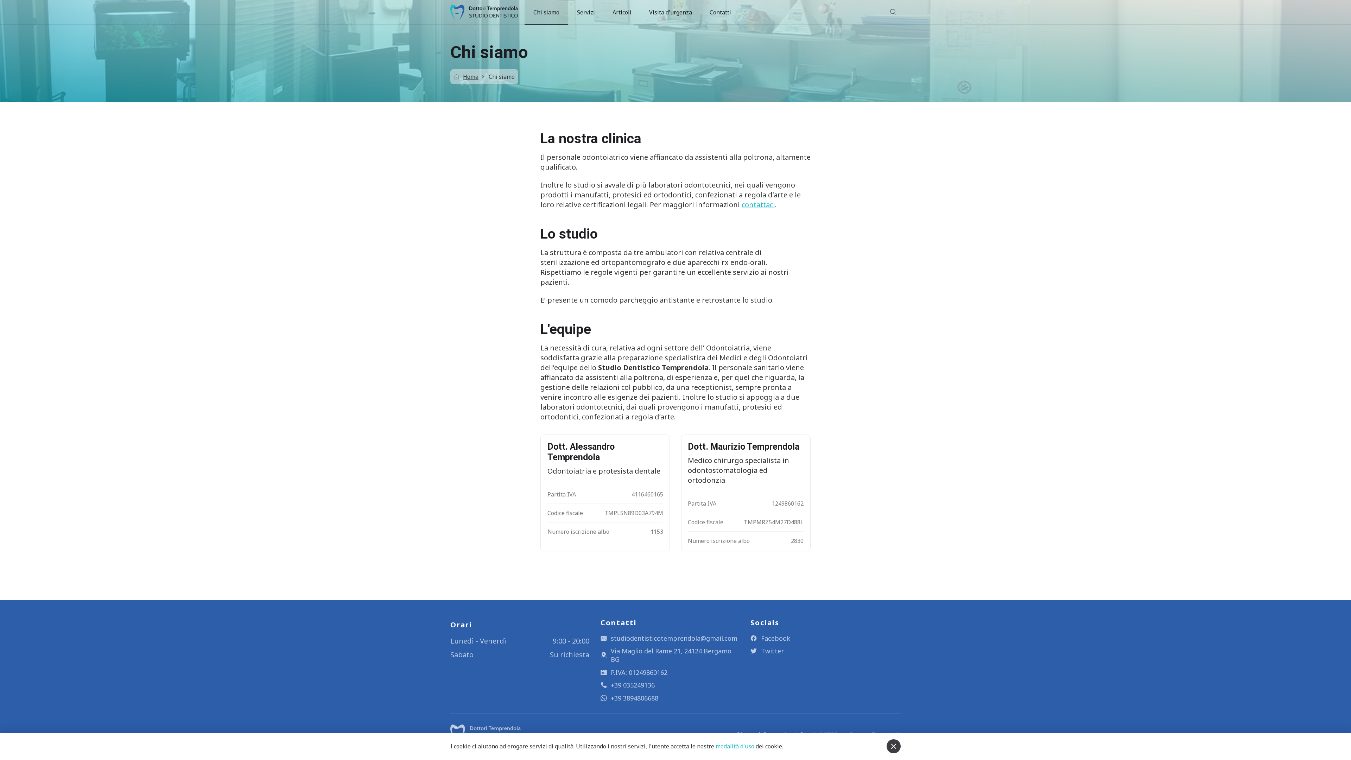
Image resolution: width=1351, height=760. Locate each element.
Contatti (720, 12)
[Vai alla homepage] (485, 732)
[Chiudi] (894, 746)
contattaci (758, 204)
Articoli (622, 12)
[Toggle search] (894, 12)
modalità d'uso (735, 746)
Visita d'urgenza (670, 12)
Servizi (586, 12)
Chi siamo (546, 12)
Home (470, 77)
